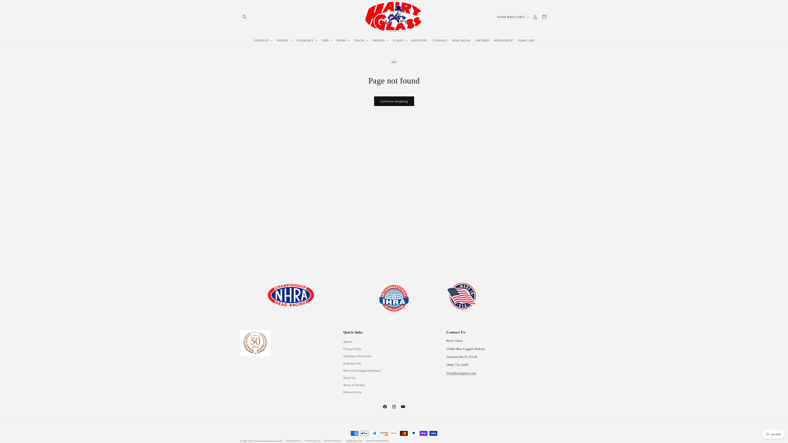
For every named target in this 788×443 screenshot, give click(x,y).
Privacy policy (312, 440)
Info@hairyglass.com (461, 373)
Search (347, 342)
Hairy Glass (255, 441)
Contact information (378, 440)
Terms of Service (354, 385)
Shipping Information (357, 356)
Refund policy (293, 440)
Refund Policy (352, 392)
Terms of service (333, 440)
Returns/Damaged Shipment (362, 370)
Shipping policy (354, 440)
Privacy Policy (352, 349)
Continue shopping (394, 101)
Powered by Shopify (272, 441)
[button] (244, 17)
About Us (349, 378)
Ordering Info (352, 363)
